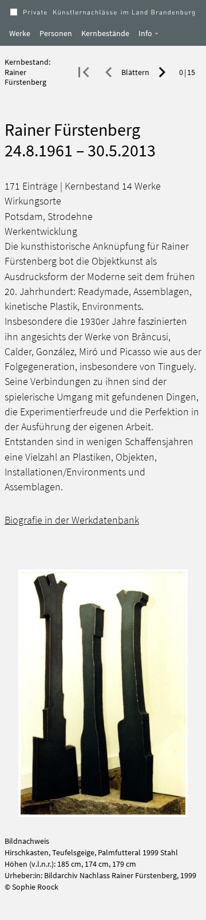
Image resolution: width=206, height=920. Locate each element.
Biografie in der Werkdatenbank (72, 520)
